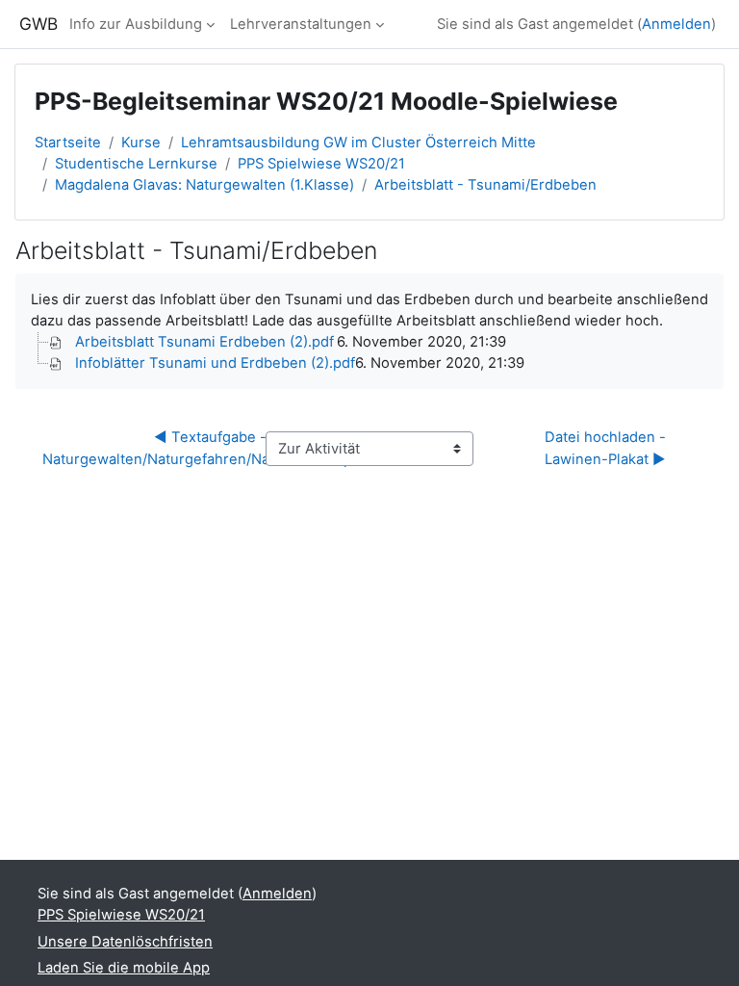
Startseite (68, 142)
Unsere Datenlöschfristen (125, 941)
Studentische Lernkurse (136, 163)
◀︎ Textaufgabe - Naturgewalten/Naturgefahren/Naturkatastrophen (210, 447)
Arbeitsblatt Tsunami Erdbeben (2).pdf (204, 341)
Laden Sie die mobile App (124, 967)
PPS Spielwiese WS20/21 (321, 163)
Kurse (141, 142)
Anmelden (676, 24)
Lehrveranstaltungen (300, 24)
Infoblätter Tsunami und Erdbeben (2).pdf (215, 363)
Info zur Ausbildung (135, 24)
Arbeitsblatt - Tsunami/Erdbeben (485, 185)
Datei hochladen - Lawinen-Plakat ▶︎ (607, 447)
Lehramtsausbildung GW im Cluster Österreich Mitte (358, 142)
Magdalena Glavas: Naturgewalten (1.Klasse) (204, 185)
